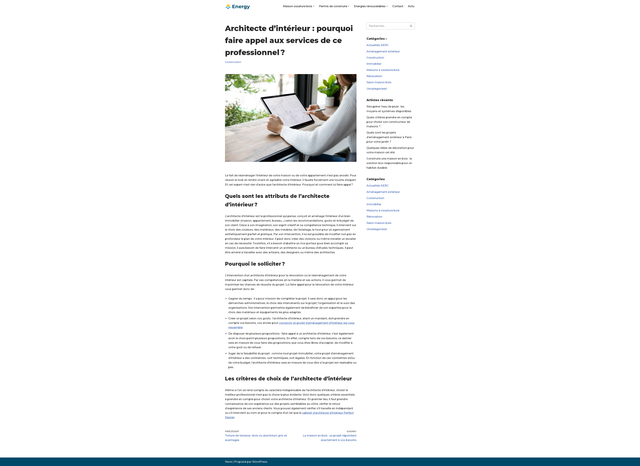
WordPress (259, 461)
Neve (228, 461)
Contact (397, 6)
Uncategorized (376, 88)
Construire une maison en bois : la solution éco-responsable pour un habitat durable (389, 163)
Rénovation (374, 76)
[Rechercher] (411, 26)
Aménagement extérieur (383, 51)
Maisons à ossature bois (383, 70)
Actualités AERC (377, 45)
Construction (233, 62)
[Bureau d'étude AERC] (237, 6)
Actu (411, 6)
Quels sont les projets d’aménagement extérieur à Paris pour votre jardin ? (389, 137)
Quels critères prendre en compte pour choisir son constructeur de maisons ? (389, 122)
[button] (313, 6)
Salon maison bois (378, 82)
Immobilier (373, 63)
